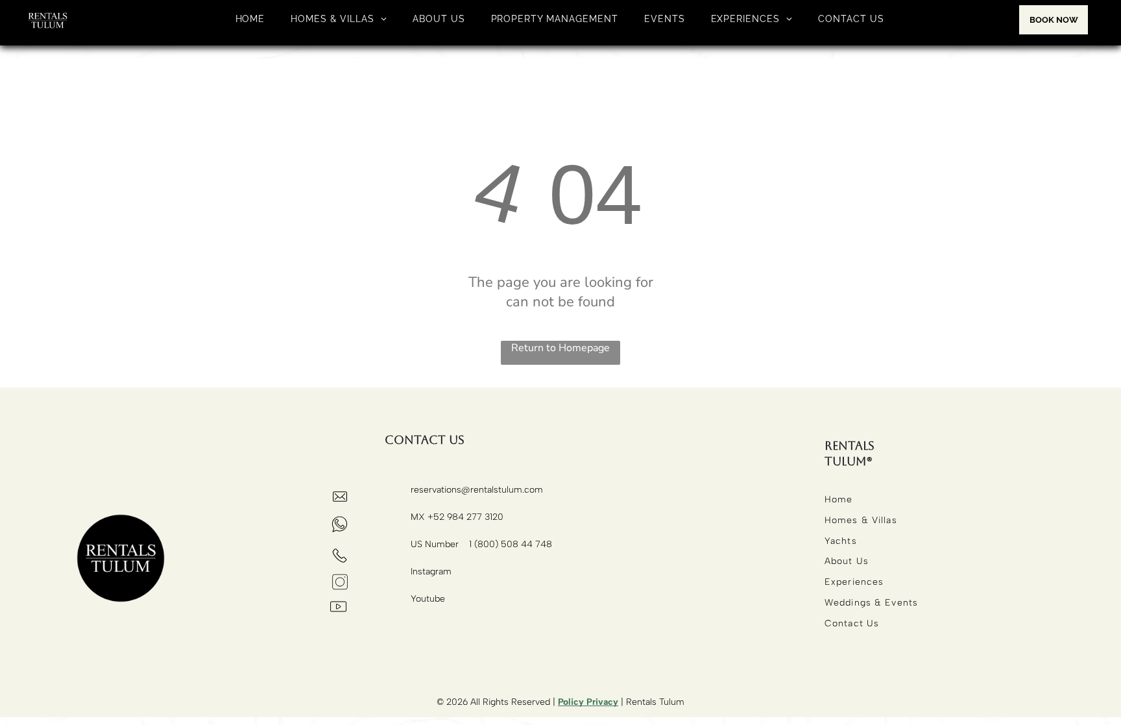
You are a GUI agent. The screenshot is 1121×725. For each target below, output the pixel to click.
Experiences (854, 581)
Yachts (841, 541)
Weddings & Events (871, 602)
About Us (847, 561)
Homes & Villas (861, 520)
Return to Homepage (560, 348)
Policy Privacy (588, 701)
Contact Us (852, 623)
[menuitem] (250, 18)
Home (838, 499)
